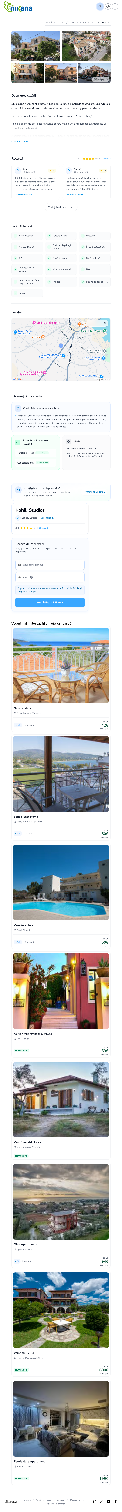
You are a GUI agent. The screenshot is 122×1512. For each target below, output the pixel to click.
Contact (60, 1499)
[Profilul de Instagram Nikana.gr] (94, 1501)
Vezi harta (46, 517)
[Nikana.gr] (18, 6)
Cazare (27, 1499)
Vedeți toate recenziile (61, 207)
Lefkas (25, 517)
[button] (94, 159)
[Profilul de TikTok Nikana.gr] (101, 1501)
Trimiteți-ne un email (94, 491)
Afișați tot (103, 79)
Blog (49, 1499)
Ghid (38, 1499)
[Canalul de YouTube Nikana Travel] (108, 1501)
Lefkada (33, 517)
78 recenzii (106, 158)
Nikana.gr (11, 1502)
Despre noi (75, 1499)
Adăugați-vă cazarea (55, 1503)
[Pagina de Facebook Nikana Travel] (115, 1501)
